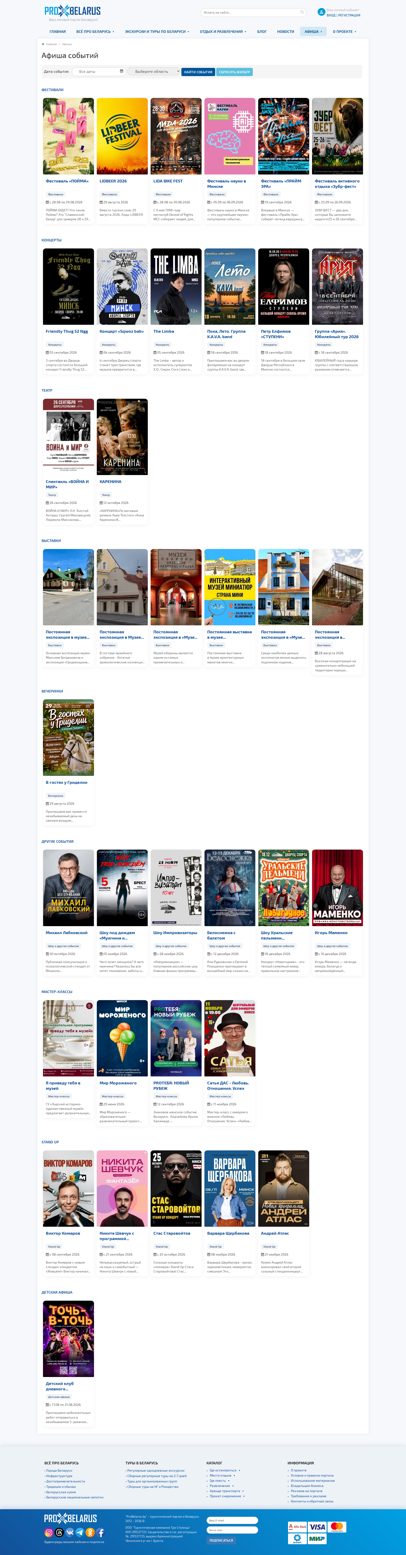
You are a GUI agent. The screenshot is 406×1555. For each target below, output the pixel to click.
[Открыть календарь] (100, 71)
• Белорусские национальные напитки (73, 1497)
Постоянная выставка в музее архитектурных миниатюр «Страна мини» (229, 634)
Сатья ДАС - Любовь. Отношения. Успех (228, 1085)
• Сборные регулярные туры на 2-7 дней (156, 1476)
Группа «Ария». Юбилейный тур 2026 (337, 334)
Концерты (52, 240)
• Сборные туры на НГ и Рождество (152, 1487)
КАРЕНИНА (110, 481)
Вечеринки (52, 691)
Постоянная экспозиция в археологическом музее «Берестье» (333, 634)
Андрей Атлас (275, 1232)
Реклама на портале (307, 1491)
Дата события (56, 71)
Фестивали (52, 89)
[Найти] (302, 11)
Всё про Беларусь (93, 31)
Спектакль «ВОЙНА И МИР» (67, 484)
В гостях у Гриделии (66, 782)
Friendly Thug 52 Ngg (67, 331)
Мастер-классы (57, 991)
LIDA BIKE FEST (168, 180)
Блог (262, 31)
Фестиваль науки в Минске (226, 183)
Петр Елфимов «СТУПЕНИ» (276, 334)
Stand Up (50, 1142)
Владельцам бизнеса (307, 1486)
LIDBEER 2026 (113, 180)
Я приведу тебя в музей (63, 1085)
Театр (47, 390)
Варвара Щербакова (228, 1232)
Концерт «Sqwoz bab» (122, 331)
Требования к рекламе (308, 1496)
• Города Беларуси (58, 1470)
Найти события (198, 72)
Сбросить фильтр (234, 72)
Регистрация (349, 15)
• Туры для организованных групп (151, 1481)
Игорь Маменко (331, 932)
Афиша (312, 31)
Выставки (51, 540)
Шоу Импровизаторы (175, 932)
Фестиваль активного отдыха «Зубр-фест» (337, 183)
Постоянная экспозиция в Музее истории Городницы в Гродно (122, 634)
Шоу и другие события (63, 946)
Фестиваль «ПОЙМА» (67, 180)
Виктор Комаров (63, 1232)
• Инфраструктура (58, 1476)
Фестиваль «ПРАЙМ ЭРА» (281, 183)
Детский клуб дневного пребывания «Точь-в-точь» (68, 1386)
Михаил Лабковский (67, 932)
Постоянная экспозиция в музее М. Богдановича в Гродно (66, 634)
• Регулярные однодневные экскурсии (154, 1470)
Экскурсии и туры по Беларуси (155, 31)
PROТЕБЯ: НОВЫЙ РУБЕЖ (171, 1085)
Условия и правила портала (312, 1475)
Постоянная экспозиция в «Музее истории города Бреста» (282, 634)
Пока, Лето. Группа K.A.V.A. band (226, 334)
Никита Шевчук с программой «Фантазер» (117, 1235)
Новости (285, 31)
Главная (58, 31)
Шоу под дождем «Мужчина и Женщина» (117, 935)
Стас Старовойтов (171, 1232)
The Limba (163, 331)
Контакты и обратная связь (312, 1501)
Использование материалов (313, 1480)
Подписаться (221, 1540)
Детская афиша (57, 1292)
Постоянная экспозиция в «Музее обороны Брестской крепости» (175, 634)
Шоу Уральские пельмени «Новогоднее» (277, 935)
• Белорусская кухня (60, 1492)
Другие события (58, 841)
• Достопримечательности (64, 1481)
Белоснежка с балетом (221, 935)
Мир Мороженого (118, 1082)
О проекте (343, 31)
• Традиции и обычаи (60, 1487)
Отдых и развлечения (221, 31)
